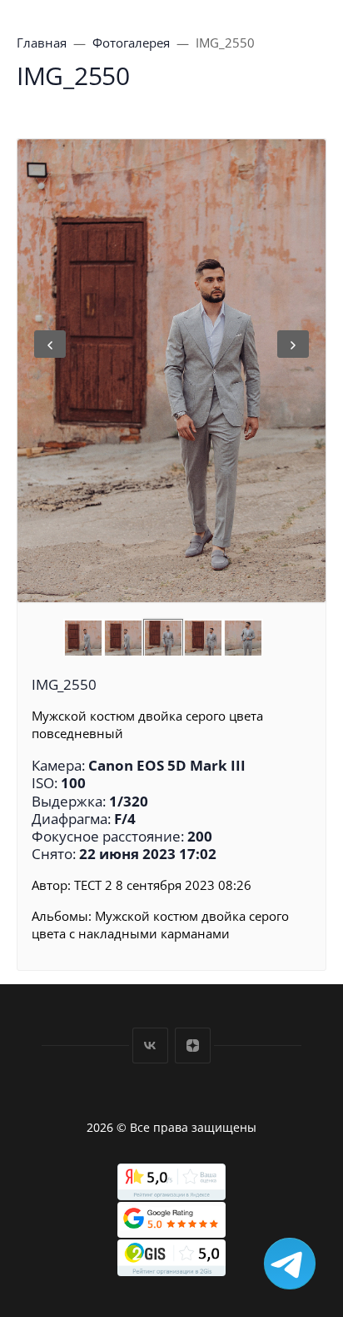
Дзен (193, 1045)
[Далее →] (171, 370)
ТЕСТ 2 (93, 885)
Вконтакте (150, 1045)
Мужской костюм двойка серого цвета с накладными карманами (160, 924)
